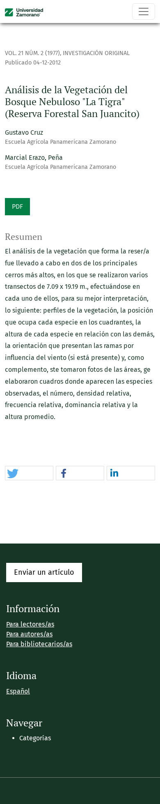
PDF (17, 206)
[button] (29, 473)
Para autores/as (29, 634)
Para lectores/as (30, 624)
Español (18, 691)
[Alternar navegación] (143, 11)
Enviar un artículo (44, 572)
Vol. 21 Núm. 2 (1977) (32, 53)
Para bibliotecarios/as (39, 644)
